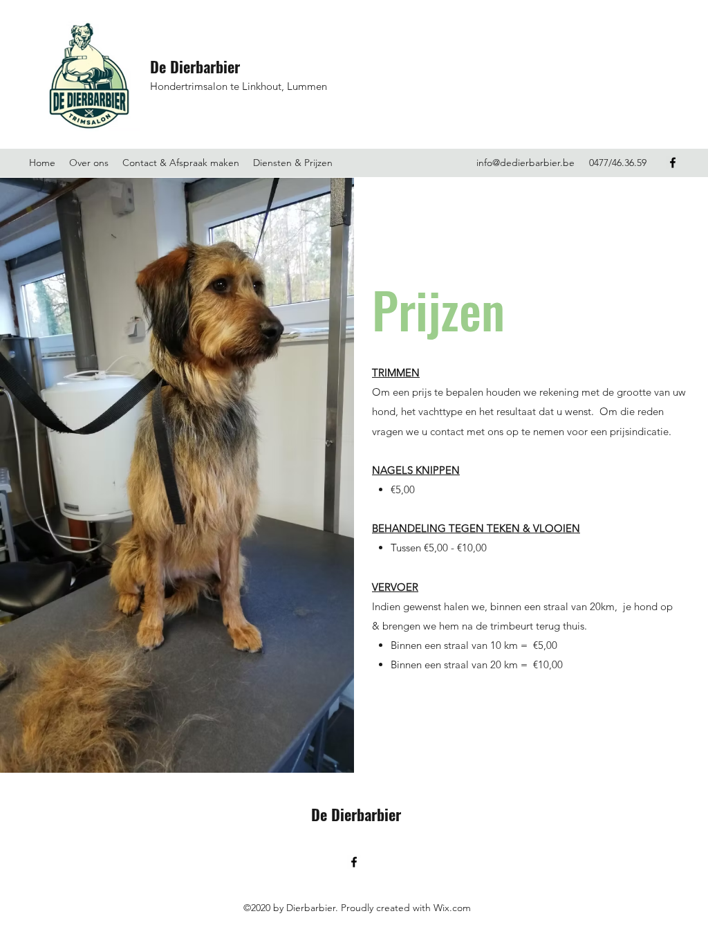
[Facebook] (673, 162)
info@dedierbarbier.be (525, 162)
